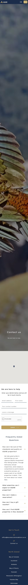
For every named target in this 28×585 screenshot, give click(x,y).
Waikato (14, 564)
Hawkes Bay (14, 579)
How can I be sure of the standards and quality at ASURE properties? (12, 449)
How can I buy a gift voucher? (10, 503)
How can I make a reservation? (9, 496)
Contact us (14, 543)
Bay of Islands (14, 557)
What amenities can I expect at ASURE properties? (10, 487)
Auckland (14, 560)
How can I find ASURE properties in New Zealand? (13, 511)
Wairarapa (14, 583)
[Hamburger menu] (21, 2)
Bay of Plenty (14, 568)
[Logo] (4, 2)
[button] (14, 366)
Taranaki (14, 572)
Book (25, 2)
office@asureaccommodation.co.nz (14, 537)
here (5, 479)
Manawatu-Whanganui (14, 575)
